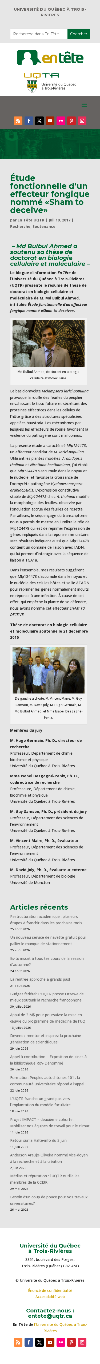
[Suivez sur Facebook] (29, 120)
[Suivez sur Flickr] (61, 120)
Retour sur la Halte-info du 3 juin (38, 1140)
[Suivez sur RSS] (18, 120)
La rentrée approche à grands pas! (40, 979)
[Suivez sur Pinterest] (71, 120)
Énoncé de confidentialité (50, 1290)
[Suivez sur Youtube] (50, 120)
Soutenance (44, 226)
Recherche (20, 226)
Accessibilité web (50, 1296)
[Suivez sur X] (39, 120)
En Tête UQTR (31, 220)
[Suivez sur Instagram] (82, 120)
